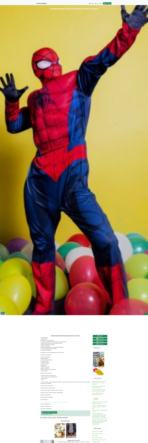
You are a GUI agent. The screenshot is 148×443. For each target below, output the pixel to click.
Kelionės (96, 398)
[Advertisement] (74, 324)
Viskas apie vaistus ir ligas (97, 433)
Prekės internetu (98, 378)
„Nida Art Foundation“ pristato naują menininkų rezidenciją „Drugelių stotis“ (99, 407)
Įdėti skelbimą (108, 3)
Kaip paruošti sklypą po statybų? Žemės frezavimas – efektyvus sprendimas (98, 383)
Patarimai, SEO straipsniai (97, 431)
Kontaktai (92, 3)
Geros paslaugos (42, 3)
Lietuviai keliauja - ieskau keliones (99, 439)
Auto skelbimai (95, 435)
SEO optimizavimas (96, 441)
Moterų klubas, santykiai (97, 437)
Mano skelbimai (99, 3)
